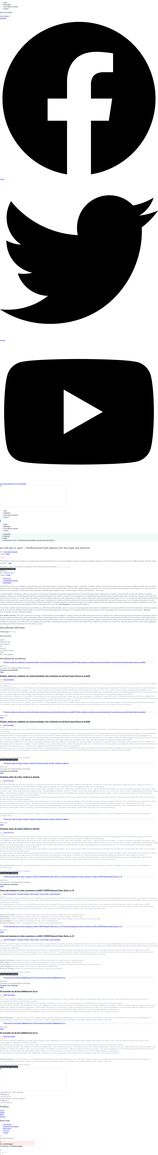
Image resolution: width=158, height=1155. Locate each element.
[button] (9, 670)
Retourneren (7, 1128)
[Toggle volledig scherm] (2, 1152)
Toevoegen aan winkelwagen (8, 569)
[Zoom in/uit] (0, 1152)
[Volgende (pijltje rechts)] (2, 1154)
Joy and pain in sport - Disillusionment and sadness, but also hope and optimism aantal (27, 567)
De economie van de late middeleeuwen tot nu (19, 991)
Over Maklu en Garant (10, 7)
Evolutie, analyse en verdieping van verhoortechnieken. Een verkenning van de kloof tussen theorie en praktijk (45, 676)
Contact (6, 9)
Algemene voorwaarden (11, 1126)
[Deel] (4, 1152)
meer (10, 563)
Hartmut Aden (44, 894)
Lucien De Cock (8, 781)
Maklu (8, 554)
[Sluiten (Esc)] (6, 1152)
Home (5, 2)
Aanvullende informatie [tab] (10, 581)
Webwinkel (6, 4)
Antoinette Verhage (23, 894)
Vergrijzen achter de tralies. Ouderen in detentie (20, 777)
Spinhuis (2, 1117)
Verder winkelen (17, 1146)
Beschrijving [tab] (7, 579)
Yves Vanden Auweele (10, 552)
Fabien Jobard (34, 894)
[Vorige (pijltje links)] (0, 1154)
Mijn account (7, 1124)
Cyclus (2, 1110)
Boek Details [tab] (7, 583)
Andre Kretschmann (9, 894)
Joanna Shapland (55, 894)
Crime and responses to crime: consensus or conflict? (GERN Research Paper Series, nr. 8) (37, 890)
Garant (2, 1112)
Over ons (6, 1131)
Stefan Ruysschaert (9, 995)
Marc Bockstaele (8, 680)
